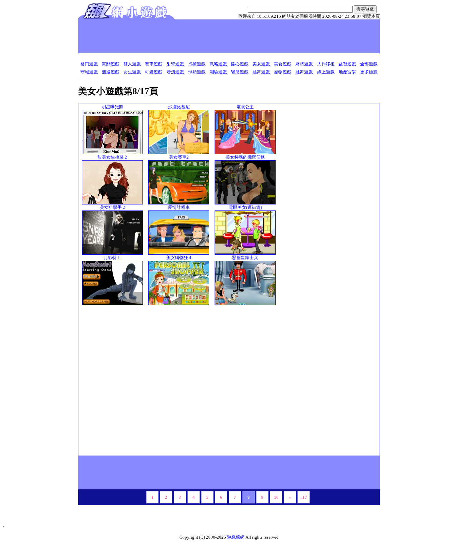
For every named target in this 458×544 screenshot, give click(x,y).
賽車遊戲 (153, 63)
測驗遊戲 (218, 71)
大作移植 (326, 63)
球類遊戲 (197, 71)
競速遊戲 (110, 71)
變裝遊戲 (239, 71)
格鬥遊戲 (89, 63)
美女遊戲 (261, 63)
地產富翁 (347, 71)
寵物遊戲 (282, 71)
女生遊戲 (132, 71)
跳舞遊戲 (261, 71)
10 (276, 497)
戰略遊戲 (218, 63)
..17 (303, 497)
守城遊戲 (89, 71)
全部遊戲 (369, 63)
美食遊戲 (282, 63)
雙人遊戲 (132, 63)
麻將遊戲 (304, 63)
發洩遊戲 (175, 71)
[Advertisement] (202, 36)
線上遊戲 (326, 71)
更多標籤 (369, 71)
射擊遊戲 (175, 63)
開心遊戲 (239, 63)
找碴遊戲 (197, 63)
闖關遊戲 (110, 63)
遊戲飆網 (235, 537)
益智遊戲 (347, 63)
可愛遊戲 (153, 71)
